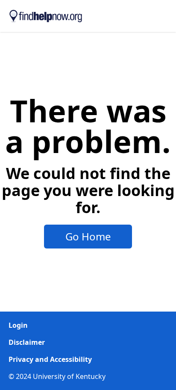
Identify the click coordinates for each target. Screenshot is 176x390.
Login (18, 325)
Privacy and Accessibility (50, 359)
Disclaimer (27, 342)
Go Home (88, 236)
